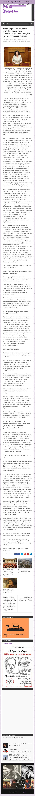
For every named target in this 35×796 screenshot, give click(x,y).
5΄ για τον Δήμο (7, 643)
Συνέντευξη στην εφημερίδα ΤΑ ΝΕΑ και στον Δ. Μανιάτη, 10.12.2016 (20, 744)
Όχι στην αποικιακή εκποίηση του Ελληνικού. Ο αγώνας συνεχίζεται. (24, 571)
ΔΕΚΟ (11, 39)
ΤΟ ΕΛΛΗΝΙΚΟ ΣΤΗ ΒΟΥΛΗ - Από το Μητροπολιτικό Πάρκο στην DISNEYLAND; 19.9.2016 (9, 572)
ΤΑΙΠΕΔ (29, 41)
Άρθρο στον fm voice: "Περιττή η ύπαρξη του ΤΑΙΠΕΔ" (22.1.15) (8, 591)
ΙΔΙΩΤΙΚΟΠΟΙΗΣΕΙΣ (15, 41)
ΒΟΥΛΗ (7, 39)
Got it (23, 5)
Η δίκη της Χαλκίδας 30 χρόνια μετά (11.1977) (14, 737)
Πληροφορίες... (15, 5)
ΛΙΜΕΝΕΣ (23, 41)
